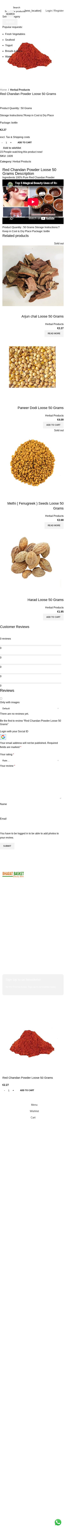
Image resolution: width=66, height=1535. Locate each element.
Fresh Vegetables (15, 34)
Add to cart (25, 142)
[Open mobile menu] (4, 11)
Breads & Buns (13, 51)
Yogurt (8, 45)
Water (8, 56)
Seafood (10, 39)
